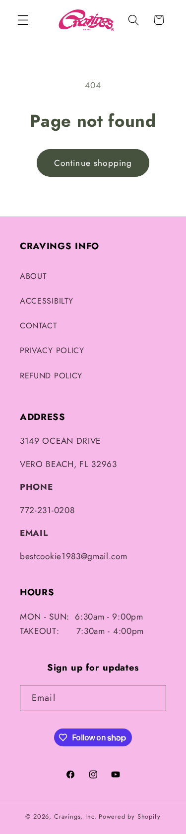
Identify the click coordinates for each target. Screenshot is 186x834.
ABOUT (33, 276)
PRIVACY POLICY (52, 350)
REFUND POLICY (51, 375)
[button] (23, 20)
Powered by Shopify (130, 816)
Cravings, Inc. (75, 816)
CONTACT (38, 325)
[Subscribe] (153, 698)
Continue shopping (93, 163)
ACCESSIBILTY (46, 301)
